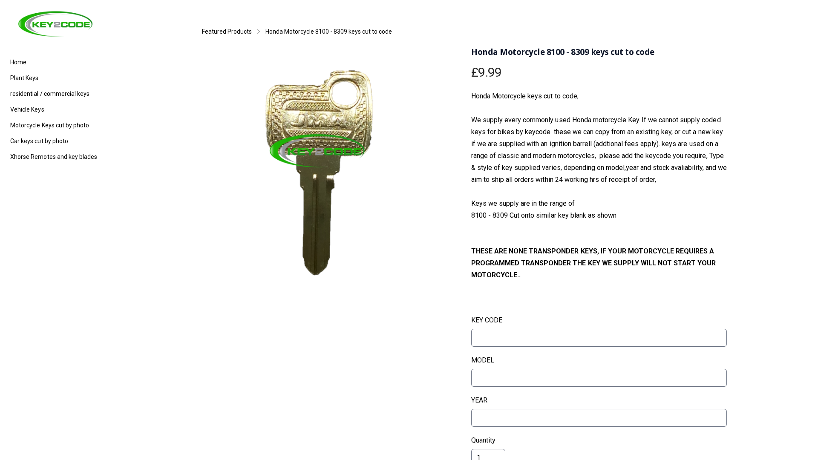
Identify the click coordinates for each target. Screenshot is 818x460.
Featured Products (227, 31)
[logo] (55, 24)
